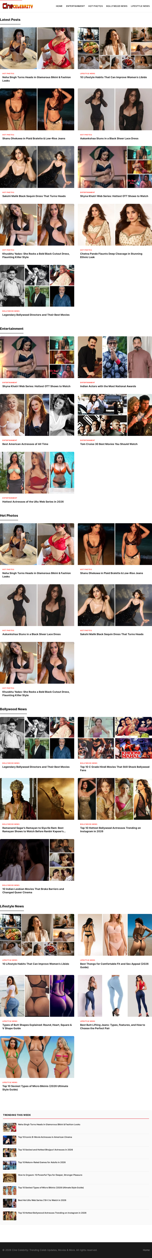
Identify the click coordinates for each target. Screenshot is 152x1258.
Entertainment (75, 6)
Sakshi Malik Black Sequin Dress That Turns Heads (34, 196)
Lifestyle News (140, 6)
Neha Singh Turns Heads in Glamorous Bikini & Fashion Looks (49, 1124)
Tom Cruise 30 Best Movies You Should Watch (109, 444)
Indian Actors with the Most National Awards (108, 386)
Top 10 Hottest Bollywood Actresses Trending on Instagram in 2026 (52, 1213)
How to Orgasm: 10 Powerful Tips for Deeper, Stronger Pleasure (50, 1175)
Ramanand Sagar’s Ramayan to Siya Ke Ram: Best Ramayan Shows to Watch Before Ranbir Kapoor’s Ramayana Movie (33, 831)
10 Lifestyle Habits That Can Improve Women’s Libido (113, 77)
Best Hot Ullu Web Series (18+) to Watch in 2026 (42, 1200)
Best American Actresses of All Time (25, 444)
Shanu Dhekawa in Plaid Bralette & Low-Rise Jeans (33, 138)
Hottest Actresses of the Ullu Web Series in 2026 (33, 501)
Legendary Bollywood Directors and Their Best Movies (36, 314)
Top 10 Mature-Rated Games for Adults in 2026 (42, 1162)
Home (59, 6)
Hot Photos (95, 6)
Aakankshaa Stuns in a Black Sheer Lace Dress (109, 138)
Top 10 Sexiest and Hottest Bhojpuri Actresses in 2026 (45, 1149)
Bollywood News (116, 6)
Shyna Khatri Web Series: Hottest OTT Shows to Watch (114, 196)
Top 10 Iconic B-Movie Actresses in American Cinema (45, 1137)
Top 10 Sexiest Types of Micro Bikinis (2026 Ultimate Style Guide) (51, 1187)
